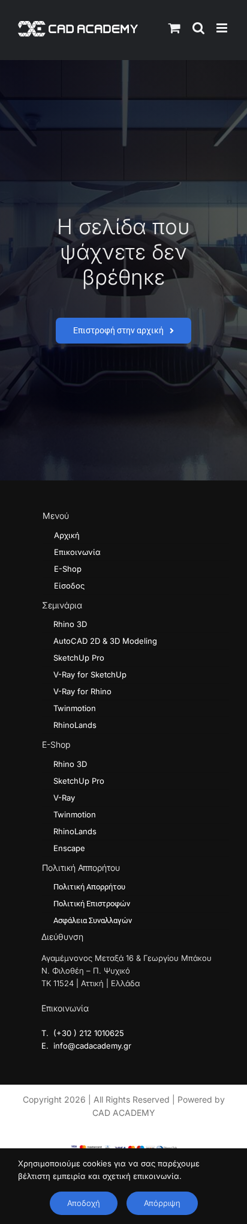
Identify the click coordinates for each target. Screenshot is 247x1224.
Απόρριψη (162, 1203)
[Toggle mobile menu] (222, 28)
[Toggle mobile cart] (174, 28)
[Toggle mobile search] (198, 28)
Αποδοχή (83, 1203)
